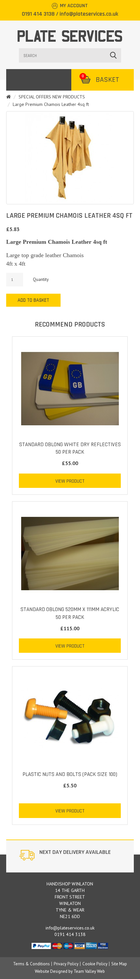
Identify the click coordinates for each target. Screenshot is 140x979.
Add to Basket (33, 300)
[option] (69, 856)
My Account (74, 5)
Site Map (119, 964)
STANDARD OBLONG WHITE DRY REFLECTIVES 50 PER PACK (70, 448)
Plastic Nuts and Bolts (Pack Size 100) (69, 774)
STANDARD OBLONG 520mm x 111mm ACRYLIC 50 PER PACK (70, 613)
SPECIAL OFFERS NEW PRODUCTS (52, 97)
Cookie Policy (94, 964)
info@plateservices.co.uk (89, 14)
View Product (70, 481)
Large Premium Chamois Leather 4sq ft (51, 104)
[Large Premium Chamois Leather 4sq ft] (69, 157)
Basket (100, 79)
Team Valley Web (89, 971)
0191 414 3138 (38, 14)
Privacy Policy (66, 964)
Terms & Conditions (31, 964)
